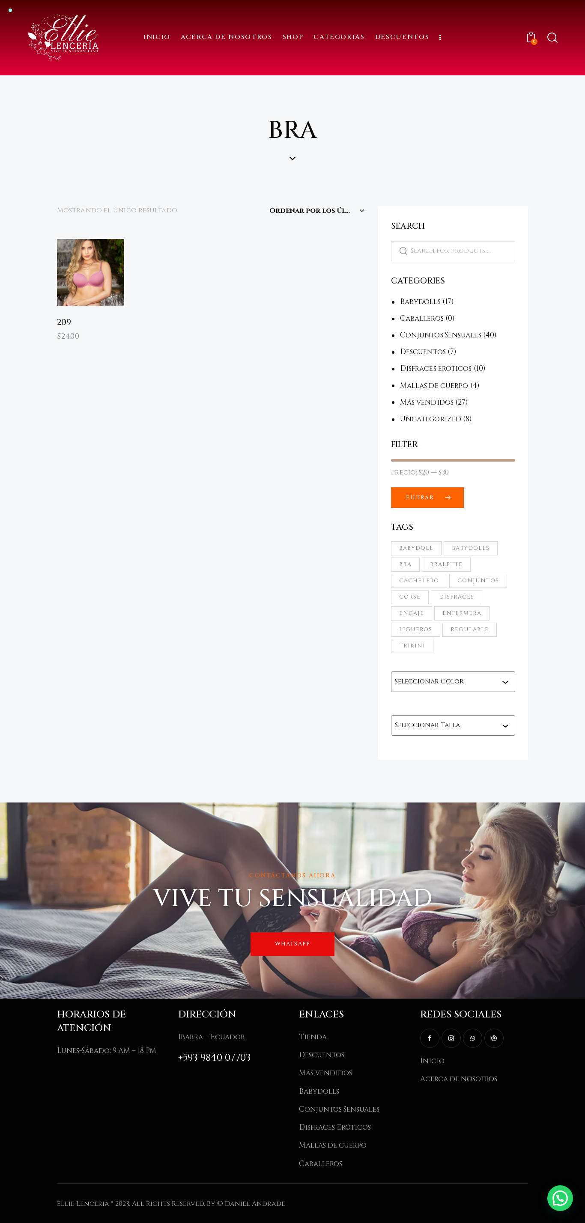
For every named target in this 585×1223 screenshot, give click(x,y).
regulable (470, 629)
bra (405, 564)
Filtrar (419, 497)
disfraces (456, 597)
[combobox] (448, 681)
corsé (410, 597)
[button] (79, 255)
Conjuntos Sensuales (440, 335)
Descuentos (423, 352)
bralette (446, 564)
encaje (411, 613)
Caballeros (422, 318)
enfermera (461, 613)
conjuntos (478, 581)
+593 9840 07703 (214, 1058)
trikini (412, 646)
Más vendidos (427, 402)
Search (399, 251)
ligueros (415, 629)
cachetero (419, 581)
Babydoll (416, 548)
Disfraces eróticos (436, 368)
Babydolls (420, 302)
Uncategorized (430, 419)
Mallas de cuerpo (434, 386)
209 (64, 322)
